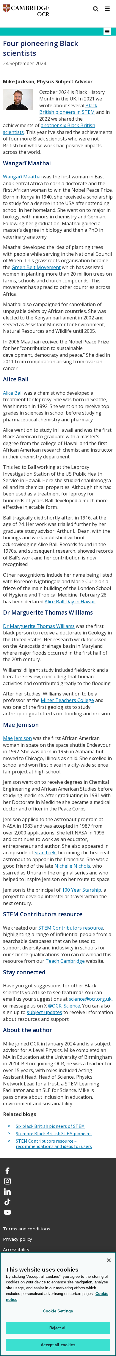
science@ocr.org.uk (90, 999)
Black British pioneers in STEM (68, 109)
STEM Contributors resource (70, 928)
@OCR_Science (64, 1005)
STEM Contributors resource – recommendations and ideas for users (54, 1143)
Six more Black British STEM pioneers (54, 1133)
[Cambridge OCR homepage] (26, 11)
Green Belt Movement (36, 267)
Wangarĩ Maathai (22, 176)
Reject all (58, 1328)
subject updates (44, 1012)
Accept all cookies (58, 1345)
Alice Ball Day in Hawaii (70, 601)
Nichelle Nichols (72, 866)
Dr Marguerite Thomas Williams (39, 626)
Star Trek (45, 852)
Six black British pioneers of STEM (50, 1126)
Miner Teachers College (67, 700)
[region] (58, 1304)
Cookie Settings (58, 1311)
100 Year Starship (81, 890)
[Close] (108, 1260)
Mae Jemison (17, 738)
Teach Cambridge (65, 961)
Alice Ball (13, 393)
